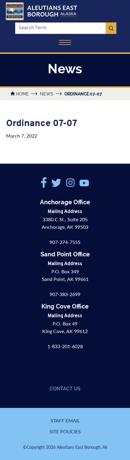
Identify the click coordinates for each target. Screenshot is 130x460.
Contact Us (65, 389)
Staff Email (65, 420)
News (46, 94)
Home (22, 94)
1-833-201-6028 (65, 346)
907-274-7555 (65, 242)
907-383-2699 (65, 294)
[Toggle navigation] (65, 43)
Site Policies (65, 431)
